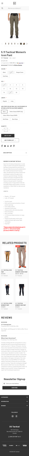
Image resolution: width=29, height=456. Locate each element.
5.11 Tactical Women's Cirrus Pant (21, 271)
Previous (2, 43)
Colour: (3, 69)
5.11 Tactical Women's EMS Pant (20, 304)
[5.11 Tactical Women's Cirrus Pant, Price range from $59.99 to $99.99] (22, 257)
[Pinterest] (14, 146)
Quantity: (4, 126)
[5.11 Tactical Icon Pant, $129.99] (7, 257)
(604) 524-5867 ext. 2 (15, 436)
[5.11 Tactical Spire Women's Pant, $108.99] (7, 290)
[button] (14, 63)
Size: (2, 81)
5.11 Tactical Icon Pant (6, 271)
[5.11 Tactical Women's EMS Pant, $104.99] (22, 290)
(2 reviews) (10, 65)
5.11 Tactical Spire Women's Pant (6, 304)
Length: (3, 97)
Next (26, 43)
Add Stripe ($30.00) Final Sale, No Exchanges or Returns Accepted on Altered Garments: (14, 107)
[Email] (5, 146)
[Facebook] (2, 146)
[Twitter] (11, 146)
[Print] (8, 146)
